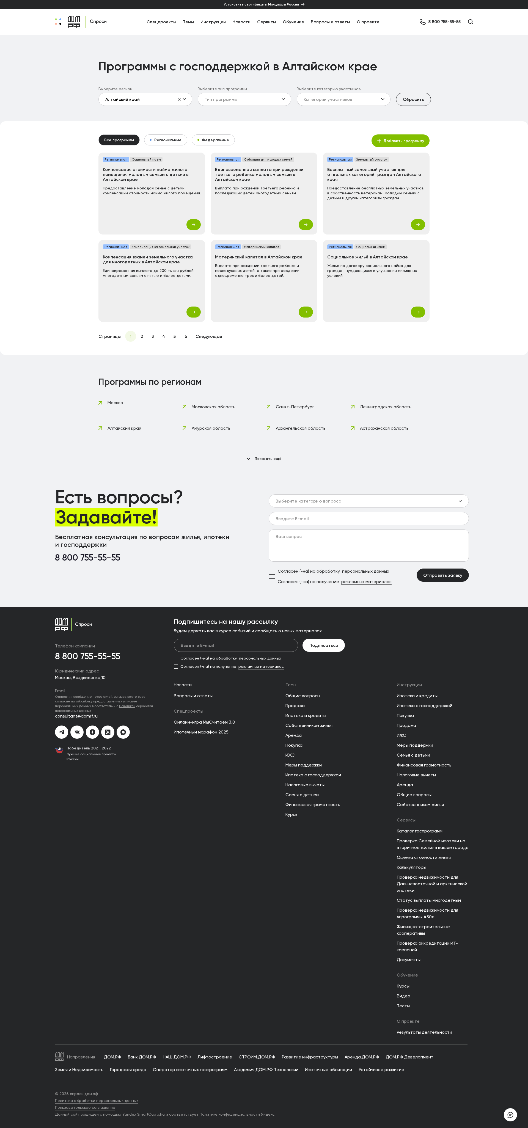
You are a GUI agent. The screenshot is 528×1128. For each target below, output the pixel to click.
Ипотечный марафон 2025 (201, 732)
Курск (291, 814)
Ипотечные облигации (328, 1069)
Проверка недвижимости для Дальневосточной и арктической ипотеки (432, 884)
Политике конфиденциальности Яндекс (237, 1114)
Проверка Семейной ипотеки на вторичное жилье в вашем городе (433, 844)
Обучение (293, 21)
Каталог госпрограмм (419, 831)
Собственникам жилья (308, 725)
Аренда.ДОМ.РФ (362, 1057)
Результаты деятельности (424, 1032)
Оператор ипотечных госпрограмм (190, 1069)
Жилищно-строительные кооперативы (423, 930)
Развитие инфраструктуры (310, 1057)
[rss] (107, 732)
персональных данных (365, 571)
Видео (403, 996)
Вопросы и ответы (330, 21)
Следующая (209, 336)
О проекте (368, 21)
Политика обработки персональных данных (96, 1100)
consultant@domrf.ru (76, 716)
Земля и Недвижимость (79, 1069)
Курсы (403, 986)
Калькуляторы (411, 867)
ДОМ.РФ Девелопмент (409, 1057)
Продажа (295, 705)
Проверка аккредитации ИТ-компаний (427, 946)
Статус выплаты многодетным (429, 900)
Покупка (293, 745)
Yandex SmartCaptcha (143, 1114)
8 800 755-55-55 (87, 558)
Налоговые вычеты (304, 784)
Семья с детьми (302, 794)
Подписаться (323, 645)
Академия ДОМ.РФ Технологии (266, 1069)
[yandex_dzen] (92, 732)
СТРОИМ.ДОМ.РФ (257, 1057)
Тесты (403, 1005)
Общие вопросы (302, 695)
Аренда (293, 735)
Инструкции (213, 21)
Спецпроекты (188, 711)
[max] (123, 732)
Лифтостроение (214, 1057)
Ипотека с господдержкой (313, 774)
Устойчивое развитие (381, 1069)
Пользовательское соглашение (85, 1107)
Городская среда (128, 1069)
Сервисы (266, 21)
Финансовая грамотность (312, 804)
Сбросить (413, 99)
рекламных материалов (366, 581)
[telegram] (61, 732)
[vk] (77, 732)
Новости (241, 21)
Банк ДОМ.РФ (142, 1057)
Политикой (127, 706)
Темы (290, 684)
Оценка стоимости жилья (424, 857)
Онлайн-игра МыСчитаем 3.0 (204, 722)
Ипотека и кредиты (305, 715)
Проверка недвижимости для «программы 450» (427, 913)
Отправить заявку (442, 575)
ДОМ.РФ (112, 1057)
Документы (408, 959)
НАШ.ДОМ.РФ (177, 1057)
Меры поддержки (303, 765)
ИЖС (290, 755)
